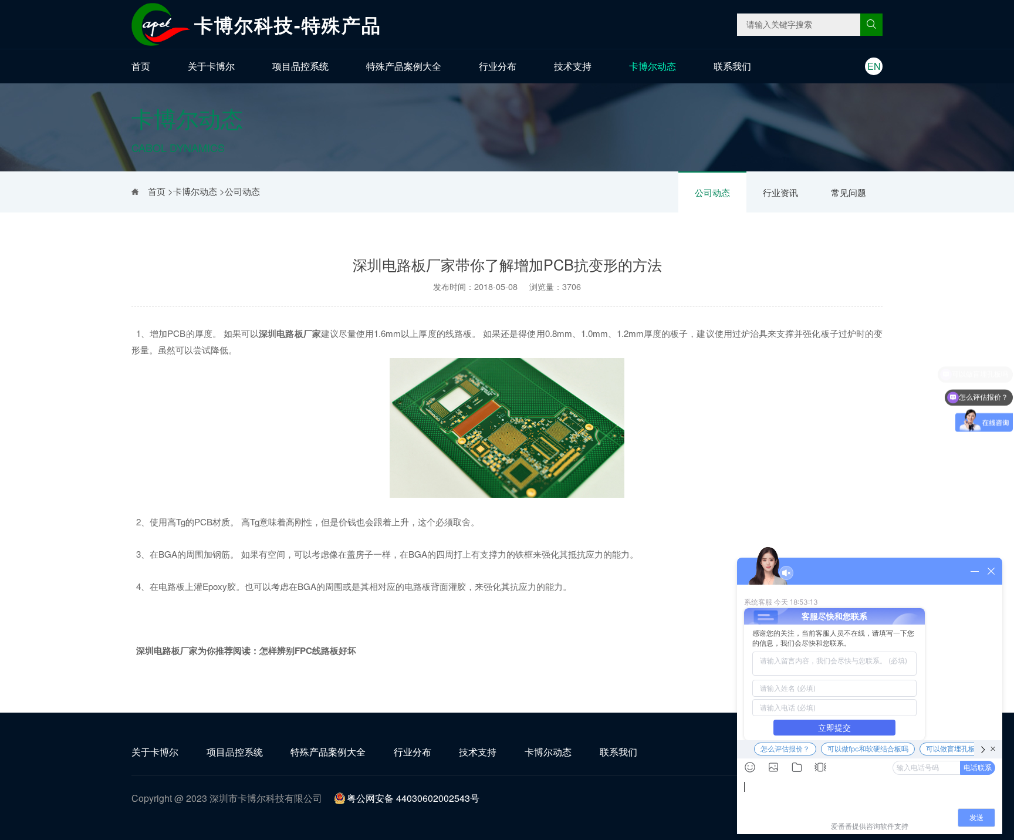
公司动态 (712, 192)
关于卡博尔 (211, 66)
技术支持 (573, 66)
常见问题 (848, 192)
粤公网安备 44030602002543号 (413, 798)
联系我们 (732, 66)
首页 (140, 66)
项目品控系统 (300, 66)
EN (874, 66)
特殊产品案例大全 (403, 66)
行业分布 (497, 66)
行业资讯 (780, 192)
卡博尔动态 (652, 66)
